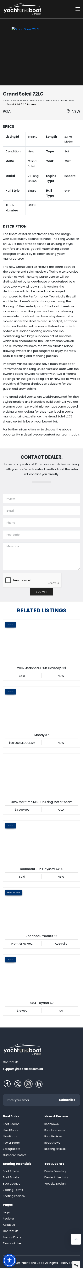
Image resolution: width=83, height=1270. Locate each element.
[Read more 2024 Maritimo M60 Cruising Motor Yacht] (41, 775)
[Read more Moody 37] (41, 708)
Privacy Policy (12, 1237)
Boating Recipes (14, 1196)
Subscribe (67, 1100)
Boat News (51, 1124)
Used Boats (10, 1130)
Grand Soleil (68, 100)
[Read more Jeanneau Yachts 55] (41, 909)
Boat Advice (11, 1171)
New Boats (36, 100)
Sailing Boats (11, 1149)
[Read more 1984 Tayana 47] (41, 976)
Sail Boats (51, 100)
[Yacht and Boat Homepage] (22, 9)
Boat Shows (52, 1143)
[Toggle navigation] (78, 9)
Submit (41, 591)
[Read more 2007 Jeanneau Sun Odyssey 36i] (41, 641)
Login (6, 1212)
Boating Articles (55, 1149)
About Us (9, 1225)
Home (6, 100)
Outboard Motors (14, 1155)
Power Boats (11, 1143)
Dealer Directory (55, 1171)
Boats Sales (19, 100)
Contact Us (10, 1231)
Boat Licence (11, 1184)
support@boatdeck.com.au (23, 1069)
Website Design (55, 1184)
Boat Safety (11, 1177)
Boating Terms (13, 1190)
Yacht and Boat (32, 1263)
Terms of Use (12, 1243)
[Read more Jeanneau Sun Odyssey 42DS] (41, 842)
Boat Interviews (54, 1130)
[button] (76, 1264)
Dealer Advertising (56, 1177)
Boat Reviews (53, 1136)
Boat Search (11, 1124)
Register (8, 1218)
